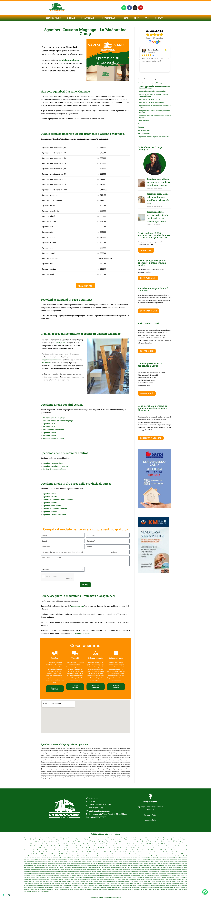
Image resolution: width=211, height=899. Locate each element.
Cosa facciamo (87, 18)
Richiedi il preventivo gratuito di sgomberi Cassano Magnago (153, 95)
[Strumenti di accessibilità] (9, 895)
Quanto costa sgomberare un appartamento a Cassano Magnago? (154, 87)
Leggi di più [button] (148, 69)
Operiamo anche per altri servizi (150, 99)
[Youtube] (140, 7)
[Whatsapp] (123, 7)
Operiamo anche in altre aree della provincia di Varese (155, 106)
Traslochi (141, 127)
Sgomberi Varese (49, 432)
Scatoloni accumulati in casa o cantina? (152, 91)
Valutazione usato (144, 133)
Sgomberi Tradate (50, 497)
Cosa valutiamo (148, 311)
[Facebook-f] (129, 7)
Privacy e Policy (150, 815)
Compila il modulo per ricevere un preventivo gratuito (154, 112)
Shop (136, 18)
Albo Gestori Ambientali (80, 633)
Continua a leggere (150, 438)
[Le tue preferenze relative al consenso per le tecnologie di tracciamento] (4, 895)
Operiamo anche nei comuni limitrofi (151, 102)
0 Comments (158, 188)
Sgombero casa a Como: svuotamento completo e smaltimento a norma (158, 182)
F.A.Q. (147, 18)
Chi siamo (71, 18)
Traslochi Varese (49, 435)
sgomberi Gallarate (59, 469)
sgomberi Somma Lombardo (63, 500)
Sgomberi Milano (53, 18)
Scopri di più (147, 351)
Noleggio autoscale (144, 130)
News (126, 18)
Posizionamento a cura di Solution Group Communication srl (105, 897)
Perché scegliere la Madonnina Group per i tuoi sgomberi (155, 117)
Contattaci (146, 250)
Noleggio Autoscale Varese (53, 438)
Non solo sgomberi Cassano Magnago (150, 83)
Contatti (159, 18)
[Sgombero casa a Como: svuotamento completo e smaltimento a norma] (141, 183)
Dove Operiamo (108, 18)
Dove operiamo (150, 801)
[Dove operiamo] (150, 796)
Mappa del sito (150, 820)
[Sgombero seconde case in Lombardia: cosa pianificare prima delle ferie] (141, 199)
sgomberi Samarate (59, 508)
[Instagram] (135, 7)
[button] (169, 59)
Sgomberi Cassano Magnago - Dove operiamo (154, 137)
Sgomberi (141, 124)
